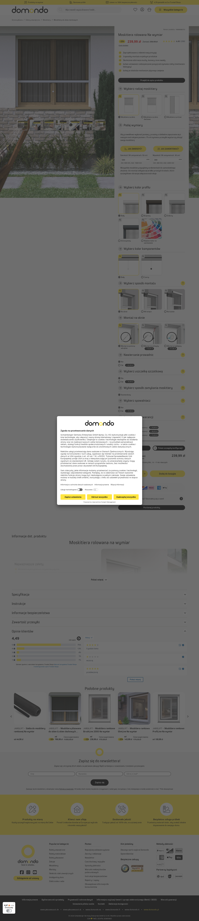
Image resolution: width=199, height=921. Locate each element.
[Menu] (13, 903)
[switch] (9, 910)
